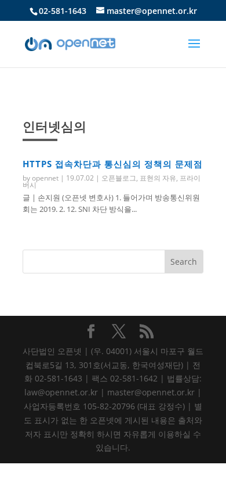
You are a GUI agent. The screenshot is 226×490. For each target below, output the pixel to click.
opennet (45, 178)
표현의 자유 (158, 178)
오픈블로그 (118, 178)
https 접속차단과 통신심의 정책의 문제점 (113, 164)
